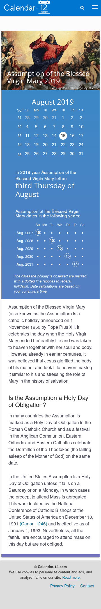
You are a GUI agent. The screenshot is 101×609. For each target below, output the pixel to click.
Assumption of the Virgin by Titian (73, 88)
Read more (71, 577)
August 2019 (53, 101)
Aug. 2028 (25, 240)
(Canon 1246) (33, 523)
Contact (87, 586)
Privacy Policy (62, 586)
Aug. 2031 (25, 264)
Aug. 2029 (25, 248)
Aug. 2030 (25, 256)
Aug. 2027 (25, 232)
